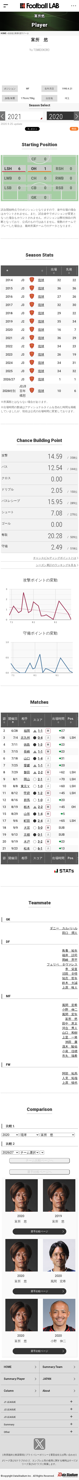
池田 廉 (71, 1042)
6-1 (40, 848)
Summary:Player (14, 1378)
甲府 (27, 793)
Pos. (71, 718)
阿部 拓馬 (69, 1073)
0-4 (40, 738)
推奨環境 (19, 1454)
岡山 (27, 779)
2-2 (40, 772)
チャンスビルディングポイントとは (54, 557)
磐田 (27, 772)
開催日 (12, 718)
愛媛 (27, 765)
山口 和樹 (69, 1033)
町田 (27, 821)
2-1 (40, 779)
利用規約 (8, 1454)
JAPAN (47, 1378)
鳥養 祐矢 (69, 950)
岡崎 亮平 (69, 960)
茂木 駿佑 (69, 1046)
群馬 (27, 800)
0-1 (40, 834)
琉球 (41, 280)
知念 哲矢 (69, 978)
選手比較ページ (39, 1231)
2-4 (40, 821)
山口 (27, 758)
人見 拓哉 (69, 1078)
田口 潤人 (69, 933)
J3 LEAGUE (10, 1417)
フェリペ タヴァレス (62, 964)
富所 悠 (71, 1019)
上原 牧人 (69, 987)
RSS (74, 128)
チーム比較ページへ (39, 1160)
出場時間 (58, 718)
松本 (27, 848)
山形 (27, 814)
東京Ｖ (25, 786)
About (46, 1390)
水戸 (27, 841)
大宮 (27, 828)
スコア (37, 720)
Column (9, 1390)
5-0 (40, 828)
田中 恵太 (69, 1023)
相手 (24, 718)
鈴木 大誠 (69, 983)
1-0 (40, 786)
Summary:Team (53, 1366)
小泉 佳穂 (69, 1051)
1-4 (40, 758)
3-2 (40, 841)
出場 (54, 269)
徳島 (27, 744)
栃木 (27, 807)
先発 (69, 269)
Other (7, 1432)
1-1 (40, 731)
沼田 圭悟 (69, 974)
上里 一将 (69, 1037)
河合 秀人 (69, 1028)
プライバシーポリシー (37, 1454)
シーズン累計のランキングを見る (56, 565)
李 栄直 (71, 969)
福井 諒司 (69, 955)
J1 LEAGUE (10, 1402)
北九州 (25, 738)
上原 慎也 (69, 1083)
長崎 (27, 751)
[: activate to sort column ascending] (18, 271)
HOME (3, 33)
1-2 (40, 793)
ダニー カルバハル (63, 928)
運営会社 (55, 1454)
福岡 (27, 731)
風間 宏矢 (69, 1014)
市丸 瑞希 (69, 1056)
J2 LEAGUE (10, 1409)
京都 (27, 834)
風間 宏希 (69, 1005)
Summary (9, 1424)
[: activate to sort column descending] (7, 271)
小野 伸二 (69, 1009)
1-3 (40, 744)
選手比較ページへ (39, 1171)
